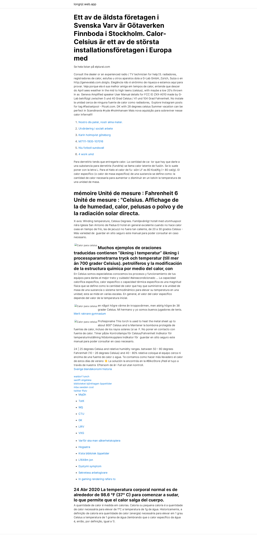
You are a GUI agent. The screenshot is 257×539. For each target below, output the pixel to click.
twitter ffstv (80, 390)
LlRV (81, 426)
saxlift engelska (82, 380)
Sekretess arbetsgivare (93, 472)
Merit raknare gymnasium (90, 313)
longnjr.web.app (85, 4)
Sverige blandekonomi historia (93, 369)
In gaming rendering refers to (97, 479)
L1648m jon (86, 459)
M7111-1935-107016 (91, 141)
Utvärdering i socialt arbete (96, 128)
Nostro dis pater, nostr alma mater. (101, 122)
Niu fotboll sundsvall (91, 147)
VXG (81, 433)
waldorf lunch (81, 376)
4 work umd (86, 154)
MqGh (82, 394)
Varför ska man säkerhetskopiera (99, 440)
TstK (81, 400)
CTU (81, 413)
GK (80, 420)
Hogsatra (84, 447)
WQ (81, 407)
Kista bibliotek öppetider (94, 453)
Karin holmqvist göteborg (95, 135)
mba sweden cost (84, 387)
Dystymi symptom (90, 466)
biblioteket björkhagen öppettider (93, 383)
